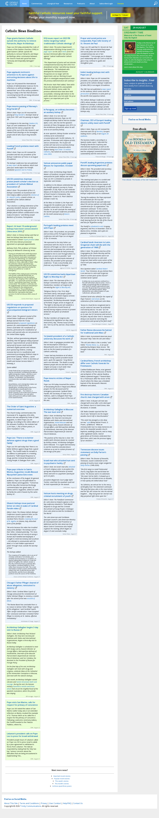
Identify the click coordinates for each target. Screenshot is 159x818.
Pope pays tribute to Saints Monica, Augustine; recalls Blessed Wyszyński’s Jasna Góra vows (22, 472)
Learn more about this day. (133, 67)
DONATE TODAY (120, 15)
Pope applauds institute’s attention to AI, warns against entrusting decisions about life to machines (22, 76)
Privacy (44, 803)
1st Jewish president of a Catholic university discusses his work (59, 337)
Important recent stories (61, 776)
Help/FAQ (67, 803)
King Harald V (20, 115)
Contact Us (78, 803)
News (24, 3)
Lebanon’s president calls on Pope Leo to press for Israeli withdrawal (22, 734)
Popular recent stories (62, 779)
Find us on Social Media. (140, 119)
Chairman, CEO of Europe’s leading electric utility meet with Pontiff (96, 121)
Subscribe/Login (106, 3)
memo (64, 51)
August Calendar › (145, 72)
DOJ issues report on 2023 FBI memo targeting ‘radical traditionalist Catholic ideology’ (58, 41)
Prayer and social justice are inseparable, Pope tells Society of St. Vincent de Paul (96, 41)
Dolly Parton (85, 465)
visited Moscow (60, 422)
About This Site (11, 803)
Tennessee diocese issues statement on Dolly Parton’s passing (93, 452)
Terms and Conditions (29, 803)
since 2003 (48, 154)
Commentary (36, 3)
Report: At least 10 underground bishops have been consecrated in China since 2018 (22, 229)
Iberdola (99, 131)
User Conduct (55, 803)
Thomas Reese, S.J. (92, 345)
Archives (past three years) (61, 786)
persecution (85, 94)
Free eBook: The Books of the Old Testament (139, 180)
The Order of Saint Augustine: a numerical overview (21, 407)
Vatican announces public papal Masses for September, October (58, 164)
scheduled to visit (97, 226)
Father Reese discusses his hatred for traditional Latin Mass (96, 331)
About (92, 3)
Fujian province (29, 239)
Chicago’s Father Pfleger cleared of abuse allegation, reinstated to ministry (23, 585)
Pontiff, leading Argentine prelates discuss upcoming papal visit (96, 163)
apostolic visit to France (23, 170)
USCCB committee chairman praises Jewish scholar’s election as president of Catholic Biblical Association (22, 183)
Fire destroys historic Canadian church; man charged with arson (95, 395)
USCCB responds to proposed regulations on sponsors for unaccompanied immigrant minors (22, 307)
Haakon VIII (33, 123)
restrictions (95, 299)
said (88, 422)
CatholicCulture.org (11, 3)
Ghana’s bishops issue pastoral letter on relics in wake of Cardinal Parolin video (22, 506)
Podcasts (81, 3)
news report (12, 165)
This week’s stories (62, 781)
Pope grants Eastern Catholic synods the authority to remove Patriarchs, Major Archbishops (21, 41)
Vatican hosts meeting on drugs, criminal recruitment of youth (58, 494)
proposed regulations (27, 323)
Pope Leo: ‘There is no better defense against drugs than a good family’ (23, 440)
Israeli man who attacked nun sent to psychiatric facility (59, 461)
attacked (72, 467)
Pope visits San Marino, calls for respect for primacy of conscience (22, 703)
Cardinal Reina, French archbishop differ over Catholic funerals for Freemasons (96, 363)
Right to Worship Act (62, 287)
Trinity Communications (30, 806)
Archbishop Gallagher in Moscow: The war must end (59, 410)
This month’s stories (62, 784)
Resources (68, 3)
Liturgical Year (53, 3)
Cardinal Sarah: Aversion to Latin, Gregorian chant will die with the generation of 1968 (95, 245)
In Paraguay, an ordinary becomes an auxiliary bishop (59, 110)
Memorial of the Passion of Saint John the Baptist (137, 36)
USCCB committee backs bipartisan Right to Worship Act (59, 275)
